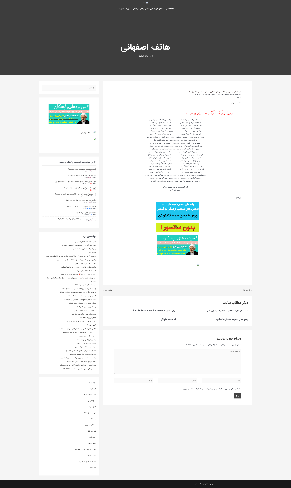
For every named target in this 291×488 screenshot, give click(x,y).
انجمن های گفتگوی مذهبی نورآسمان (211, 91)
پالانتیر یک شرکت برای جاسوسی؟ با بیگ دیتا (81, 321)
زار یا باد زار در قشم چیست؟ (87, 336)
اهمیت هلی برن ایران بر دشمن (86, 343)
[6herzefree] (69, 114)
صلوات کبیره (92, 455)
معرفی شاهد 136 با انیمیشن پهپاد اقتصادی (82, 303)
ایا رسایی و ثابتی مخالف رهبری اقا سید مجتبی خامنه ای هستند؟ (75, 194)
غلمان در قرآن (91, 431)
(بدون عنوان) (91, 325)
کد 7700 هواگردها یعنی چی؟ (86, 270)
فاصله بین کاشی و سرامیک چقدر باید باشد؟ (82, 169)
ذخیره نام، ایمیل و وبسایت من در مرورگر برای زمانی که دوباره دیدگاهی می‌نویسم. (209, 388)
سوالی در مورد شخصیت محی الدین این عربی (227, 310)
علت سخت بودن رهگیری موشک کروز (83, 314)
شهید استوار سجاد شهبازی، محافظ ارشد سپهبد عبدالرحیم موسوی (75, 181)
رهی (91, 214)
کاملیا (90, 221)
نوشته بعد (107, 290)
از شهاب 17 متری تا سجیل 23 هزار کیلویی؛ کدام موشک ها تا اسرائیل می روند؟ (71, 256)
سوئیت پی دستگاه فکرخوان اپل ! (85, 347)
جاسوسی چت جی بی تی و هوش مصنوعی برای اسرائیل (78, 358)
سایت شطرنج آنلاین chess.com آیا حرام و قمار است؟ (78, 267)
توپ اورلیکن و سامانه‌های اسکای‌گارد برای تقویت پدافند (78, 365)
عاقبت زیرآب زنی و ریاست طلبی (85, 263)
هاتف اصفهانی (236, 102)
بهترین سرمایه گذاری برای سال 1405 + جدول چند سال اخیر (76, 260)
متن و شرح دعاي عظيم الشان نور (85, 449)
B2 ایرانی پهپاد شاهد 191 (88, 317)
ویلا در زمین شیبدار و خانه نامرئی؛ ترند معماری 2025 (79, 288)
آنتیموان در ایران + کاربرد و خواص (85, 310)
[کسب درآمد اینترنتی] (88, 132)
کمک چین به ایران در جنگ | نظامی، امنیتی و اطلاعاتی (78, 332)
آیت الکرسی (92, 419)
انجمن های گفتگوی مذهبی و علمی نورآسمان (148, 8)
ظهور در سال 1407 (90, 413)
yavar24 (88, 171)
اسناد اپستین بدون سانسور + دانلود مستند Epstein (79, 369)
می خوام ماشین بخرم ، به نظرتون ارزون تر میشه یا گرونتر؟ (77, 219)
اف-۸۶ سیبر (92, 252)
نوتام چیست (92, 443)
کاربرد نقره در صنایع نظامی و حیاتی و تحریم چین (80, 299)
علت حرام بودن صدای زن (87, 461)
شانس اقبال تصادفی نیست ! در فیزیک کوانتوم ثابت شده (77, 328)
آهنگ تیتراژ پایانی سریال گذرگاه (86, 212)
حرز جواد (93, 388)
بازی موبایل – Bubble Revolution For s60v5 (154, 310)
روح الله (90, 183)
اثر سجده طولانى (168, 319)
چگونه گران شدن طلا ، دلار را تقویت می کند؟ (81, 206)
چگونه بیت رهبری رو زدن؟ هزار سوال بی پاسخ (81, 200)
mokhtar (88, 196)
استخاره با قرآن (90, 425)
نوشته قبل (247, 290)
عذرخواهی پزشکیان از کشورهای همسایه (83, 354)
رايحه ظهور (92, 437)
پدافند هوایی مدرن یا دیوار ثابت (85, 307)
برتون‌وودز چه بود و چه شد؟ (86, 339)
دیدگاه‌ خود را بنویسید (233, 91)
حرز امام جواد (91, 401)
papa (89, 177)
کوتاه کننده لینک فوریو (89, 394)
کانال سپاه (92, 407)
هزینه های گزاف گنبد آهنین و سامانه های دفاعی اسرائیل (78, 292)
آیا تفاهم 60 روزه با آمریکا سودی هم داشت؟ (82, 175)
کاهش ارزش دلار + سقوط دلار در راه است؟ (82, 296)
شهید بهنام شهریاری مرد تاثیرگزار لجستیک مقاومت (80, 188)
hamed (89, 208)
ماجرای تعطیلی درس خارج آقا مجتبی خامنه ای (81, 350)
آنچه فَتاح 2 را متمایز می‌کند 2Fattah (84, 285)
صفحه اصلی (170, 8)
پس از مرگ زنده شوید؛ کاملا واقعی (84, 249)
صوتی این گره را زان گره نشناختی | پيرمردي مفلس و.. (78, 245)
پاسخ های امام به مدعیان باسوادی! (232, 319)
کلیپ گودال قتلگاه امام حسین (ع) (85, 241)
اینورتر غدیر (92, 467)
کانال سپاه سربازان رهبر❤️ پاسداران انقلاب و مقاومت (78, 274)
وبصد (194, 484)
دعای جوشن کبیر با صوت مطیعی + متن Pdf (81, 361)
